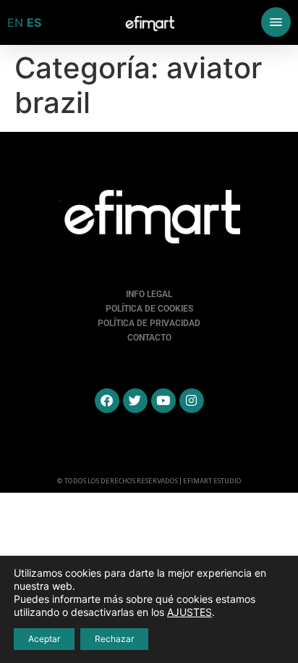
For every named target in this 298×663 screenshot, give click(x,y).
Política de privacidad (149, 323)
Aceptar (44, 638)
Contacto (149, 338)
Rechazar (114, 638)
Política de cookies (149, 309)
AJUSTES (189, 612)
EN (15, 22)
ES (34, 22)
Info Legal (149, 294)
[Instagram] (191, 400)
